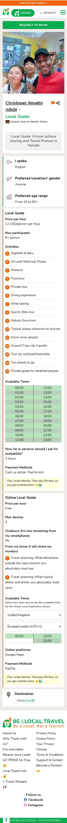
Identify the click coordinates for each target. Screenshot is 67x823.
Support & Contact (49, 760)
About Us (9, 733)
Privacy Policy (46, 733)
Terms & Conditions (49, 755)
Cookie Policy (45, 738)
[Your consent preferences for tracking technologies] (6, 819)
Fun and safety (13, 749)
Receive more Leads (17, 755)
